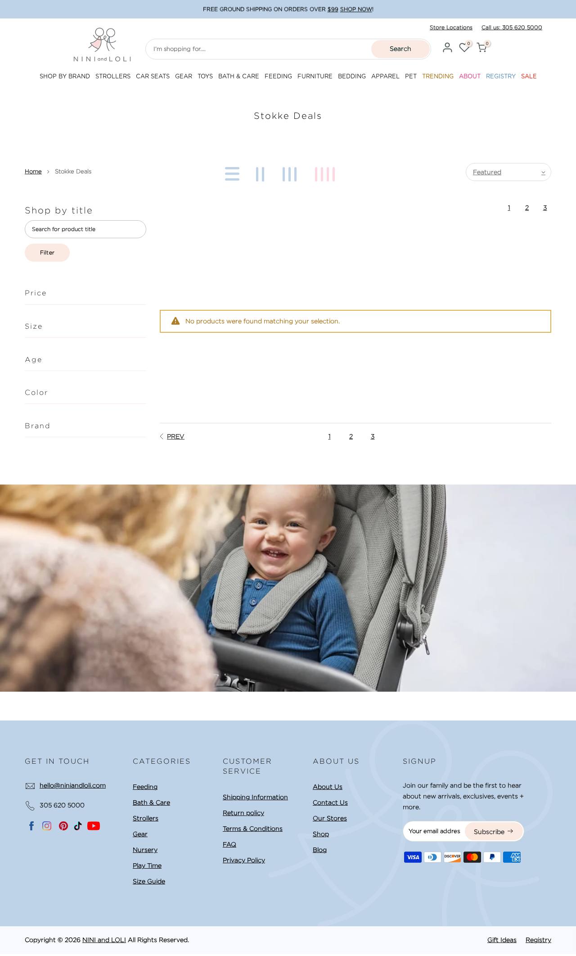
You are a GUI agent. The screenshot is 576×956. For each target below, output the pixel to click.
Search (400, 48)
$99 (333, 9)
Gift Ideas (502, 939)
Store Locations (451, 27)
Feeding (145, 786)
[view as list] (230, 172)
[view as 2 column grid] (261, 172)
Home (33, 171)
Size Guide (149, 881)
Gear (140, 834)
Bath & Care (151, 802)
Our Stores (330, 818)
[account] (447, 48)
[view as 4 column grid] (326, 172)
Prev (175, 436)
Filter (47, 252)
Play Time (147, 865)
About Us (327, 786)
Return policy (243, 812)
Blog (320, 849)
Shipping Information (255, 797)
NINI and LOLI (104, 939)
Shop (321, 834)
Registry (538, 939)
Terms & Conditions (253, 828)
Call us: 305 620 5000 (512, 27)
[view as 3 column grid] (291, 172)
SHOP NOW (356, 9)
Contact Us (330, 802)
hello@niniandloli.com (73, 785)
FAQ (229, 844)
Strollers (145, 818)
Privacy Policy (244, 860)
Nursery (145, 849)
